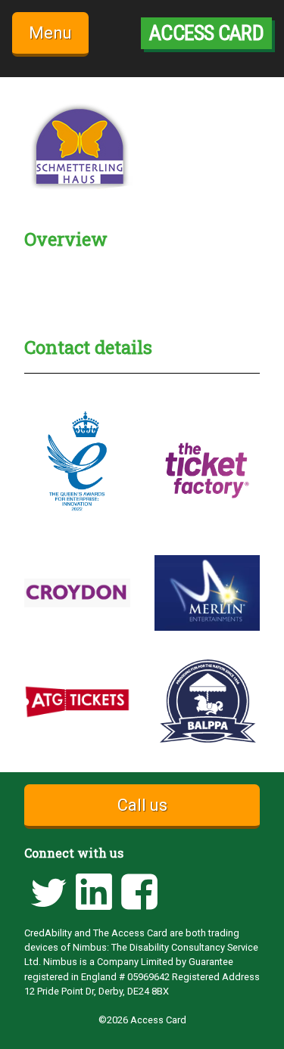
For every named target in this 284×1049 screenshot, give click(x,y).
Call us (142, 805)
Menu (50, 32)
